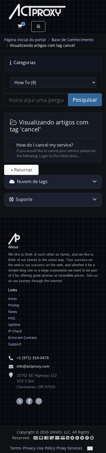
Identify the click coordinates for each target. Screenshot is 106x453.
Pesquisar (85, 99)
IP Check (15, 331)
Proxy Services (69, 448)
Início (12, 298)
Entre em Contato (22, 337)
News (12, 311)
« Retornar (22, 170)
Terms (15, 448)
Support (14, 344)
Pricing (13, 305)
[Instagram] (38, 401)
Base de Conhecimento (72, 39)
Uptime (14, 324)
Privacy (29, 448)
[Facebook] (29, 401)
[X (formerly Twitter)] (19, 401)
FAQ (11, 318)
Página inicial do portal (25, 39)
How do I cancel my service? (55, 150)
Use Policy (46, 448)
